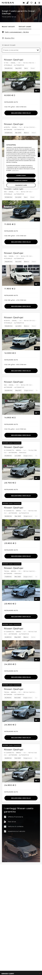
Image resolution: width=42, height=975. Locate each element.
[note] (14, 95)
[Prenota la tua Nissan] (24, 3)
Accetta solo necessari (21, 180)
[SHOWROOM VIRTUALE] (31, 3)
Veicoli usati (25, 26)
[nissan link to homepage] (8, 3)
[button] (39, 3)
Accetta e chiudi (21, 175)
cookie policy (15, 170)
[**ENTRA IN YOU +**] (35, 3)
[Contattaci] (27, 3)
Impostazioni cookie (21, 185)
